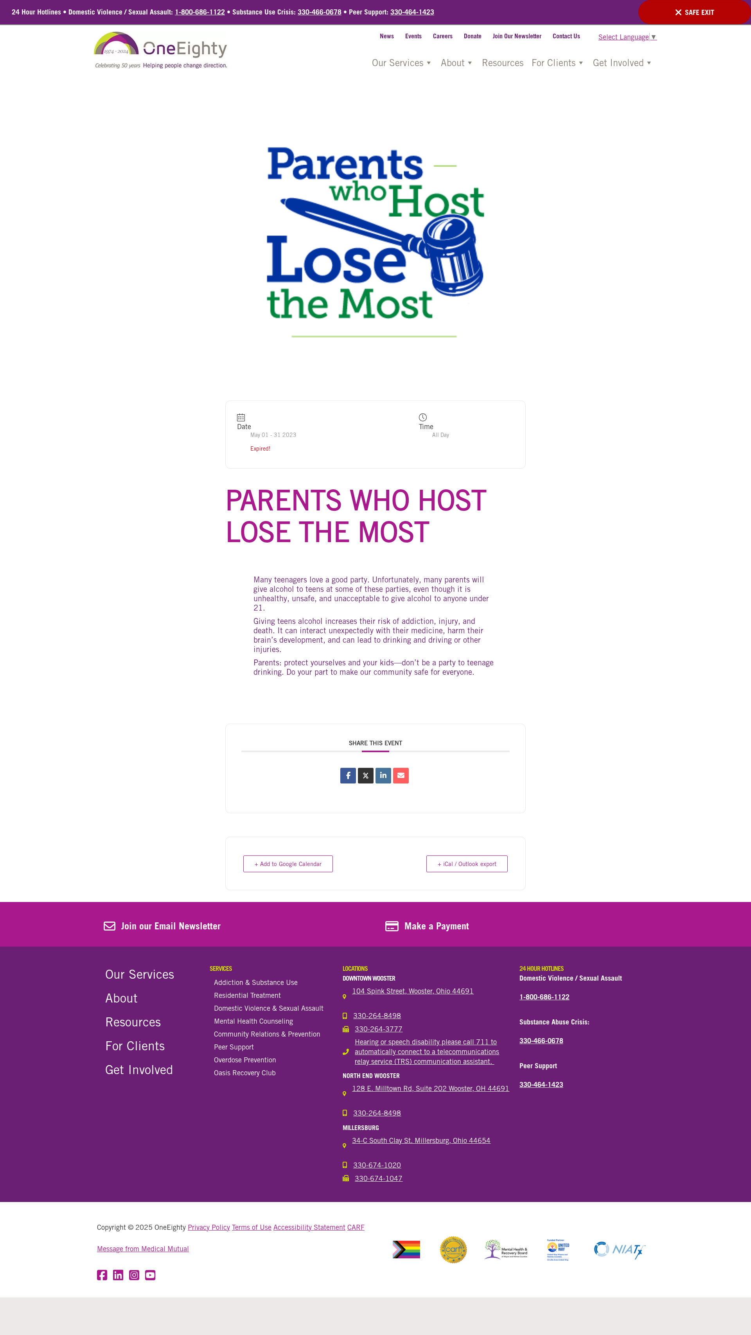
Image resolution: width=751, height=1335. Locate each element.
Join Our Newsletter (517, 36)
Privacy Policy (209, 1227)
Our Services (398, 62)
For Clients (554, 62)
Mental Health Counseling (253, 1021)
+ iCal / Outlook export (467, 864)
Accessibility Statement (309, 1227)
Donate (473, 36)
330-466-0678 (319, 12)
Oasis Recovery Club (245, 1072)
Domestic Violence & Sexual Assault (268, 1008)
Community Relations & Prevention (267, 1034)
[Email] (401, 775)
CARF (356, 1227)
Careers (443, 36)
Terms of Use (251, 1227)
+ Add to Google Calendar (288, 864)
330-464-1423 (412, 12)
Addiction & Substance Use (256, 982)
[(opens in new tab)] (406, 1249)
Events (413, 36)
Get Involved (618, 62)
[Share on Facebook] (348, 775)
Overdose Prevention (245, 1060)
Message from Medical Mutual (143, 1249)
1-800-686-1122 (200, 12)
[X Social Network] (366, 775)
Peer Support (234, 1047)
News (387, 36)
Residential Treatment (247, 995)
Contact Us (566, 36)
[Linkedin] (383, 775)
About (453, 62)
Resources (503, 62)
